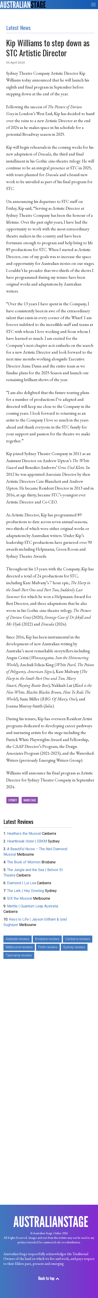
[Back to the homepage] (23, 4)
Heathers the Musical (24, 833)
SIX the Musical (19, 898)
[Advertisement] (49, 1025)
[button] (93, 4)
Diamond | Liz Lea (22, 883)
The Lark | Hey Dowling (25, 891)
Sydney (12, 800)
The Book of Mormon (24, 862)
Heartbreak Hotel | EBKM (27, 841)
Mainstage (29, 800)
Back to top (46, 1278)
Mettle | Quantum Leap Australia (32, 906)
